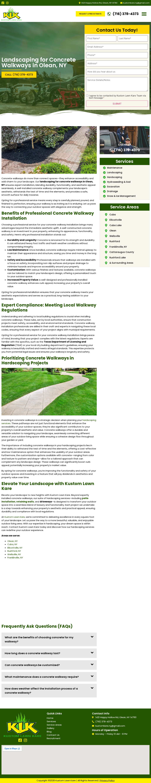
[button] (144, 14)
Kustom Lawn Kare (15, 516)
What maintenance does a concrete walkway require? (42, 677)
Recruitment (53, 738)
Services (51, 721)
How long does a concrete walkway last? (32, 653)
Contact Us (53, 734)
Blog (49, 731)
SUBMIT (117, 103)
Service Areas (54, 724)
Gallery (50, 728)
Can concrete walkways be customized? (32, 665)
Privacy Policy (107, 780)
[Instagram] (7, 2)
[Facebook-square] (2, 2)
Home (50, 718)
